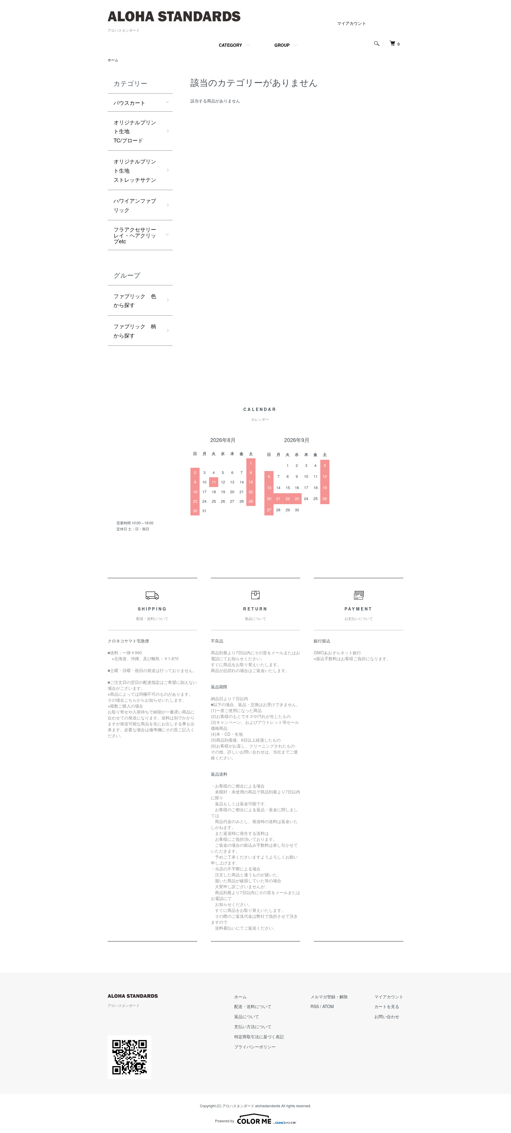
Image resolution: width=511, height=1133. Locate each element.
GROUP (282, 45)
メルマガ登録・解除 (329, 996)
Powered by (224, 1120)
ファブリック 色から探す (135, 300)
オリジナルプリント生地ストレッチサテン (135, 170)
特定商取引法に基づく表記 (259, 1036)
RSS (315, 1006)
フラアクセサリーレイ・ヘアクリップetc (135, 235)
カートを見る (386, 1006)
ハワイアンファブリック (135, 205)
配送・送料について (252, 1006)
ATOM (328, 1006)
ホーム (113, 59)
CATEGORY (230, 45)
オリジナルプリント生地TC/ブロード (135, 131)
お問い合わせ (386, 1016)
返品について (246, 1016)
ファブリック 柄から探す (135, 330)
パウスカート (129, 102)
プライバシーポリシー (255, 1047)
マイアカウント (351, 23)
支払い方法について (252, 1026)
